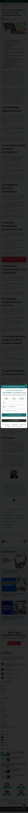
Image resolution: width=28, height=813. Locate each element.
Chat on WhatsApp (15, 420)
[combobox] (5, 406)
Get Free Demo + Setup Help (15, 415)
